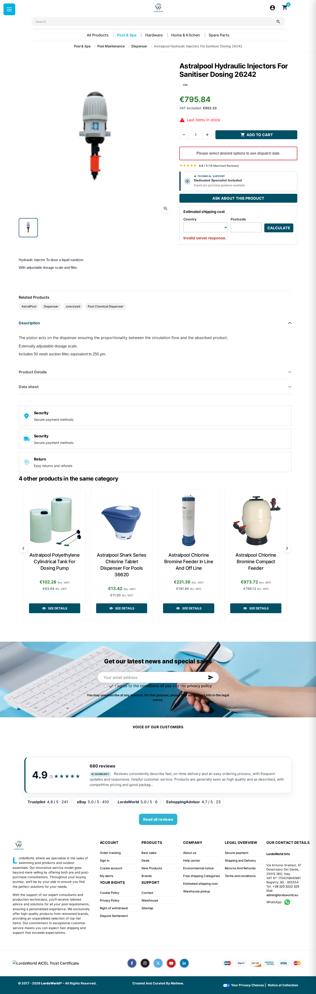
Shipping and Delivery (240, 860)
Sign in (104, 860)
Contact (147, 893)
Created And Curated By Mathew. (158, 983)
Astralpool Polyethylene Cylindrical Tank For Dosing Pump (54, 561)
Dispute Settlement (114, 916)
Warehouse (150, 900)
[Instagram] (145, 963)
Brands (147, 876)
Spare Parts (219, 35)
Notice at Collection (283, 985)
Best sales (149, 853)
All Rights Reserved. (81, 983)
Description (29, 323)
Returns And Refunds (240, 868)
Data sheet (29, 386)
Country (189, 219)
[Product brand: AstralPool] (185, 84)
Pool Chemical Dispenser (105, 306)
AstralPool (29, 306)
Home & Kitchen (186, 35)
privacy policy (199, 685)
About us (189, 853)
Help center (191, 860)
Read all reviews (158, 819)
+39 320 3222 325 (285, 886)
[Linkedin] (184, 963)
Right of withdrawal (114, 908)
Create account (111, 868)
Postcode (238, 219)
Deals (145, 860)
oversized (73, 306)
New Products (152, 868)
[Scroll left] (23, 548)
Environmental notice (198, 868)
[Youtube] (171, 963)
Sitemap (147, 908)
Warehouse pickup (196, 891)
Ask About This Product (238, 198)
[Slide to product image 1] (28, 227)
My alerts (106, 876)
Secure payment (236, 853)
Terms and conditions (240, 876)
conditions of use (155, 685)
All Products (98, 35)
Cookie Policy (109, 893)
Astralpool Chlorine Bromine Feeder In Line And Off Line (188, 561)
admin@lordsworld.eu (282, 895)
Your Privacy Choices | (248, 985)
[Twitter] (158, 963)
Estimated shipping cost (200, 883)
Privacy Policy (109, 900)
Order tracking (110, 853)
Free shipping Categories (201, 876)
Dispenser (51, 306)
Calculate (278, 228)
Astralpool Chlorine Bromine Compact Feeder (256, 561)
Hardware (154, 35)
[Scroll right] (287, 548)
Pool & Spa (127, 35)
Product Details (33, 372)
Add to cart (256, 134)
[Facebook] (132, 963)
